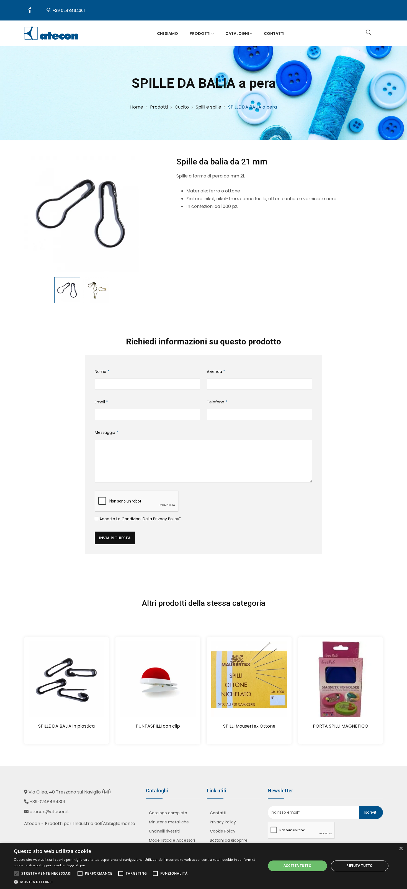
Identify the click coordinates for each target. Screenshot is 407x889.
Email (101, 402)
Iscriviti (370, 812)
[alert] (203, 866)
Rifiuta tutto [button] (359, 865)
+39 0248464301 (68, 10)
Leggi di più (76, 865)
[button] (136, 882)
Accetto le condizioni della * (139, 519)
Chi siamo (167, 33)
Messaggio (106, 432)
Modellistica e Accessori (172, 840)
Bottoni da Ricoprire (229, 840)
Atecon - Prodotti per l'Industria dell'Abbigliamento (79, 823)
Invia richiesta (115, 538)
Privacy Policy (166, 519)
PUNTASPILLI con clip (158, 726)
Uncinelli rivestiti (164, 831)
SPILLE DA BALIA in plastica (66, 726)
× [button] (401, 849)
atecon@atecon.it (49, 811)
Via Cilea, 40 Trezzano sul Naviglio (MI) (70, 792)
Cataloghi (237, 33)
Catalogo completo (168, 813)
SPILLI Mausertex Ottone (249, 726)
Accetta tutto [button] (297, 865)
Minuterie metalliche (169, 822)
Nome (102, 371)
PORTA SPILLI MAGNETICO (340, 726)
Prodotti (200, 33)
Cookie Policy (222, 831)
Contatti (274, 33)
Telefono (217, 402)
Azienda (216, 371)
